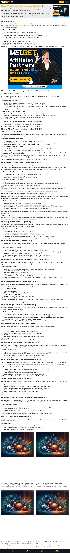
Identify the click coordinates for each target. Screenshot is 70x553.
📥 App (42, 551)
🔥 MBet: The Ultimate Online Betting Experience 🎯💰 (16, 541)
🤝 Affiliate (57, 551)
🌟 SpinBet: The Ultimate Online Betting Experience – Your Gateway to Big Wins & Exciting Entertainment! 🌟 (17, 484)
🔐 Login (12, 551)
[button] (12, 2)
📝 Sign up (27, 551)
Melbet (37, 24)
